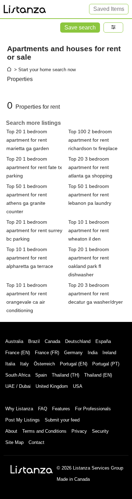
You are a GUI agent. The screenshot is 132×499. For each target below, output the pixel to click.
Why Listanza (19, 408)
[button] (113, 28)
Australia (14, 341)
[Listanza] (32, 469)
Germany (73, 352)
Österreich (44, 363)
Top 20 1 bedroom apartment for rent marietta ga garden (27, 140)
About (11, 431)
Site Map (14, 442)
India (93, 352)
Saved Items (108, 9)
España (103, 341)
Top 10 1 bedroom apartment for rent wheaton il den (88, 230)
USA (77, 386)
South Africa (17, 375)
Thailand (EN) (98, 375)
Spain (41, 375)
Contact (36, 442)
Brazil (34, 341)
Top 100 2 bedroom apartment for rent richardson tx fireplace (93, 140)
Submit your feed (62, 420)
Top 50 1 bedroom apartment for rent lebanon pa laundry (89, 194)
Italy (24, 363)
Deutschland (77, 341)
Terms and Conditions (44, 431)
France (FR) (47, 352)
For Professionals (93, 408)
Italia (10, 363)
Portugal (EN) (73, 363)
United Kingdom (52, 386)
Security (100, 431)
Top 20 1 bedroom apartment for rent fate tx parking (34, 167)
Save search (80, 28)
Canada (52, 341)
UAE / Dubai (18, 386)
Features (61, 408)
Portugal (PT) (105, 363)
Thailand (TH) (65, 375)
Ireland (109, 352)
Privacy (79, 431)
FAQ (42, 408)
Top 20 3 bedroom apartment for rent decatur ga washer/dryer (95, 293)
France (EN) (17, 352)
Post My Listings (22, 420)
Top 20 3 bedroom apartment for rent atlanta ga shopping (90, 167)
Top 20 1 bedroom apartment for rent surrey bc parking (34, 230)
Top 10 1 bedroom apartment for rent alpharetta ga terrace (29, 258)
